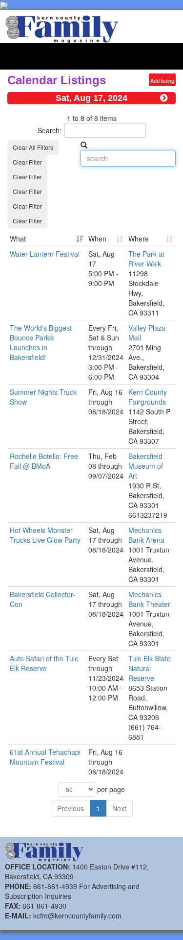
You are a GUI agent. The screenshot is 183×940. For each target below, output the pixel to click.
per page (110, 789)
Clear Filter (27, 162)
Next (119, 808)
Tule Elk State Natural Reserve (149, 668)
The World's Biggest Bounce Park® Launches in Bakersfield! (41, 342)
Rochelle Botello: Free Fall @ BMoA (44, 461)
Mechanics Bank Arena (146, 535)
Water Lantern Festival (45, 254)
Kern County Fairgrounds (147, 397)
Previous (70, 808)
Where (138, 238)
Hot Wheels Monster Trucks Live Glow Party (45, 535)
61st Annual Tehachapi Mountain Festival (45, 757)
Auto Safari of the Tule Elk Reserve (44, 663)
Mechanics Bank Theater (149, 599)
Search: (49, 130)
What (18, 238)
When (97, 238)
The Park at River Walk (146, 258)
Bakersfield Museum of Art (145, 466)
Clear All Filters (33, 147)
